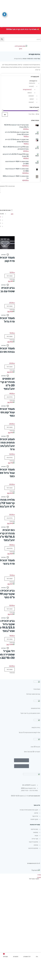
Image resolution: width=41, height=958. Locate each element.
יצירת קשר (35, 816)
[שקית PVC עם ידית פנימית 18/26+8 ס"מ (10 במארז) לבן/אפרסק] (37, 148)
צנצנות (31, 102)
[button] (10, 276)
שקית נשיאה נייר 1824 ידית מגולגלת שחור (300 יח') (17, 170)
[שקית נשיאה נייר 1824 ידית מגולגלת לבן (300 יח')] (37, 176)
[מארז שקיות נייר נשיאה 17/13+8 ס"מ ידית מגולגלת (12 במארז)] (37, 140)
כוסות (29, 93)
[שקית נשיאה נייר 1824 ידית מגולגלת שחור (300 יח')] (37, 169)
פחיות (31, 99)
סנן (5, 114)
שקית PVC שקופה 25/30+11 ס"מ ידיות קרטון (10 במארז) (16, 155)
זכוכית (24, 58)
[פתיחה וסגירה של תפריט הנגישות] (4, 14)
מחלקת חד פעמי (33, 842)
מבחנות (31, 96)
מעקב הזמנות (34, 819)
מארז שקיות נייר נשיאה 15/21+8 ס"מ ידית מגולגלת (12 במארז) (17, 133)
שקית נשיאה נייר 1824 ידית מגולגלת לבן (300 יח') (16, 177)
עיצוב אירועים (34, 829)
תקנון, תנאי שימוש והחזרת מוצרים (29, 810)
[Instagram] (28, 854)
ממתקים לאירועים (33, 848)
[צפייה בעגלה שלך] (39, 42)
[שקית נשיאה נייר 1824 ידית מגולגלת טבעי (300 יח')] (37, 162)
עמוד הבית (37, 58)
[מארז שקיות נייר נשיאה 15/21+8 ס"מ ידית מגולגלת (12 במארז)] (37, 133)
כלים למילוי (30, 58)
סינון (12, 214)
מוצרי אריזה (35, 839)
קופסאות (35, 832)
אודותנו (36, 813)
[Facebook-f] (37, 854)
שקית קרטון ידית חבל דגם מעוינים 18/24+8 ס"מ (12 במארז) (16, 126)
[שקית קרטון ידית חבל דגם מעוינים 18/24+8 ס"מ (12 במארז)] (37, 125)
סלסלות (36, 845)
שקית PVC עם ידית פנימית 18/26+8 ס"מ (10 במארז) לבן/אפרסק (16, 148)
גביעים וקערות (27, 89)
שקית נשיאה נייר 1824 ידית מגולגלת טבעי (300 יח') (17, 163)
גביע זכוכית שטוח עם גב (7, 289)
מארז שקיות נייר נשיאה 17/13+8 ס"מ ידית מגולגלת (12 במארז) (17, 141)
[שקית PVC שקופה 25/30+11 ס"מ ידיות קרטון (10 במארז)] (37, 155)
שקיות (36, 835)
